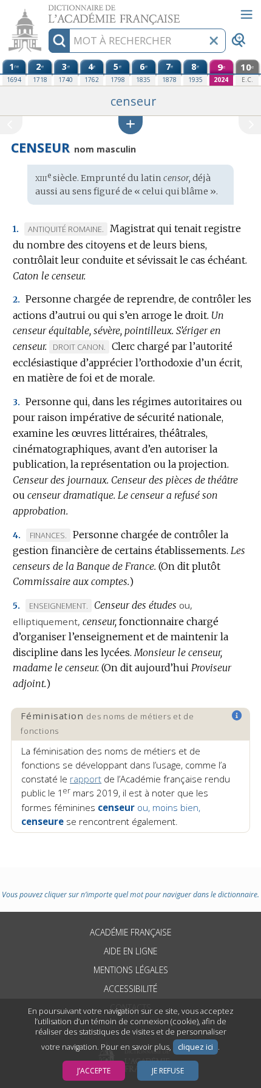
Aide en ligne (130, 951)
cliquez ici (195, 1047)
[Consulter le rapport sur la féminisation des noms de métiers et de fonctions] (237, 716)
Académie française (130, 932)
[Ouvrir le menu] (246, 14)
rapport (85, 779)
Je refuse (168, 1071)
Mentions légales (130, 970)
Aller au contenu (46, 10)
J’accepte (93, 1071)
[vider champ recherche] (214, 41)
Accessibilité (130, 988)
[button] (130, 125)
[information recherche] (59, 41)
